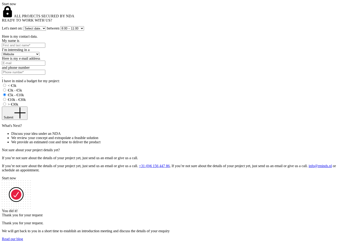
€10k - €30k (17, 100)
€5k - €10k (16, 95)
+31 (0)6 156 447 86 (154, 166)
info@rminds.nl (320, 166)
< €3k (12, 86)
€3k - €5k (15, 90)
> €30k (13, 104)
